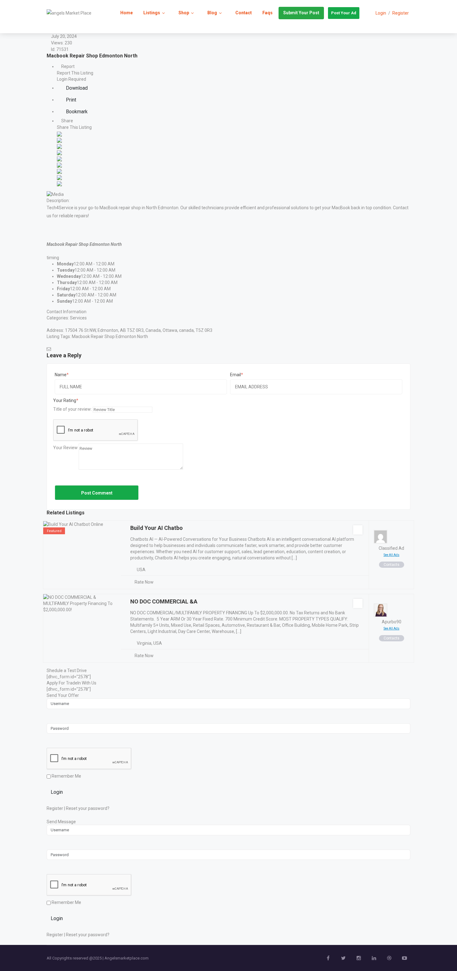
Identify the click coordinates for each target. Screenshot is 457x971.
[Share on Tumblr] (59, 170)
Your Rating (64, 400)
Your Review (65, 447)
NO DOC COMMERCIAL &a (163, 601)
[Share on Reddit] (59, 158)
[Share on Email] (59, 183)
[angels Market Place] (69, 12)
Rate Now (144, 582)
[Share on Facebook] (59, 133)
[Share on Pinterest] (59, 164)
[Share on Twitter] (59, 139)
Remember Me (66, 776)
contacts (391, 564)
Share (66, 120)
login (381, 13)
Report (67, 66)
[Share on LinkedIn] (59, 145)
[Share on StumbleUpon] (59, 176)
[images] (55, 193)
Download (76, 88)
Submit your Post (301, 12)
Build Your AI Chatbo (156, 528)
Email (235, 374)
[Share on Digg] (59, 152)
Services (78, 317)
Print (70, 100)
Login (57, 792)
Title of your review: (72, 409)
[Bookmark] (357, 530)
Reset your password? (87, 808)
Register (400, 13)
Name (61, 374)
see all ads (391, 555)
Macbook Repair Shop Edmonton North (110, 336)
